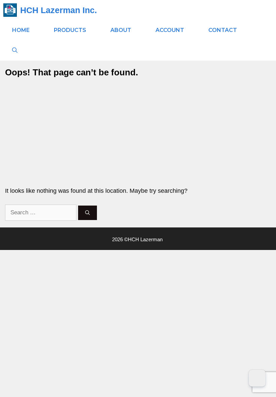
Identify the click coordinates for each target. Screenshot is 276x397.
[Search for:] (41, 212)
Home (21, 30)
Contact (222, 30)
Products (70, 30)
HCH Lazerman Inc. (58, 10)
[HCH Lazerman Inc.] (10, 10)
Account (170, 30)
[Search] (87, 213)
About (120, 30)
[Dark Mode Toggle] (257, 378)
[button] (15, 50)
